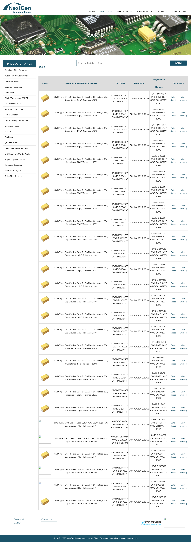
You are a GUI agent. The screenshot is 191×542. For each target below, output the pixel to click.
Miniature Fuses (12, 126)
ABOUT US (162, 11)
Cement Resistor (12, 81)
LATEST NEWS (144, 11)
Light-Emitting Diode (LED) (16, 120)
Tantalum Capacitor (13, 165)
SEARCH (178, 63)
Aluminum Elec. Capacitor (16, 70)
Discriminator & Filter (14, 104)
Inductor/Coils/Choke (14, 109)
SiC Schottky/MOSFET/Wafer (17, 154)
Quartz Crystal (11, 143)
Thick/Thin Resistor (13, 176)
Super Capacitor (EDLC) (15, 159)
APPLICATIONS (124, 11)
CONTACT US (179, 11)
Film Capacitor (11, 115)
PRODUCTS (106, 11)
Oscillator (9, 137)
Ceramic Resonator (13, 87)
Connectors (10, 92)
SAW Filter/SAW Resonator (17, 148)
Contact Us (46, 519)
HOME (92, 11)
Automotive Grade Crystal (16, 76)
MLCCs (8, 131)
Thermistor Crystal (13, 170)
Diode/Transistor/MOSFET (16, 98)
